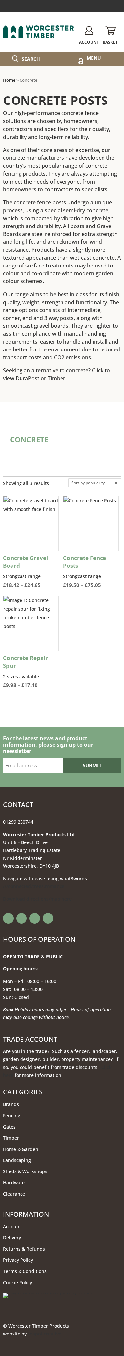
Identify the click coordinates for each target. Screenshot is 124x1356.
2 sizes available (30, 671)
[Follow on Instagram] (34, 918)
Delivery (12, 1237)
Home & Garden (20, 1149)
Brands (11, 1104)
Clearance (14, 1194)
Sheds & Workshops (25, 1171)
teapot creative (44, 1334)
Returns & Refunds (24, 1249)
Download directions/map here (37, 899)
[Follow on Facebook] (8, 918)
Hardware (14, 1182)
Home (9, 80)
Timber (56, 378)
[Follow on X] (21, 918)
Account (12, 1226)
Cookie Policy (17, 1282)
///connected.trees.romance (33, 886)
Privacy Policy (18, 1260)
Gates (9, 1127)
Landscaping (17, 1160)
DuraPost (27, 378)
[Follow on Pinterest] (48, 918)
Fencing (11, 1115)
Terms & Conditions (25, 1271)
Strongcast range (30, 571)
